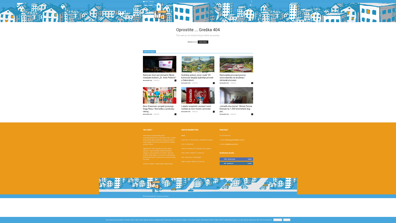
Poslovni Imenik (172, 5)
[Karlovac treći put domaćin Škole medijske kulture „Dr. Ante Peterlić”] (159, 64)
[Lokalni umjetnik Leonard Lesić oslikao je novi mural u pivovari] (198, 95)
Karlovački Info (147, 80)
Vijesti (184, 5)
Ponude (158, 5)
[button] (250, 6)
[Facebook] (251, 1)
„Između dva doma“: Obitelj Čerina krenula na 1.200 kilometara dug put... (236, 109)
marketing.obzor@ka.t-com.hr (234, 140)
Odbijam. (287, 220)
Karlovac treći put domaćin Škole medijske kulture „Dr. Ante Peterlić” (159, 76)
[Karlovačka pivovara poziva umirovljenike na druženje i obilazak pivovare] (236, 64)
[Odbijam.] (393, 220)
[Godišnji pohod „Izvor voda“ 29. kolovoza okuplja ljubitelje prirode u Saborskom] (198, 64)
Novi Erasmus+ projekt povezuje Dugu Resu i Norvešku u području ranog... (158, 109)
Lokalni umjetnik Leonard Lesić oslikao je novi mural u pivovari (196, 107)
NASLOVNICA (203, 42)
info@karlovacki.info (231, 144)
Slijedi (250, 163)
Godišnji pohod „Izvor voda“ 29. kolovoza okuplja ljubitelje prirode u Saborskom (197, 77)
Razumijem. (277, 220)
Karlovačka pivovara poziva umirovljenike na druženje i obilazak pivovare (233, 77)
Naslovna (148, 5)
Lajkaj (250, 159)
